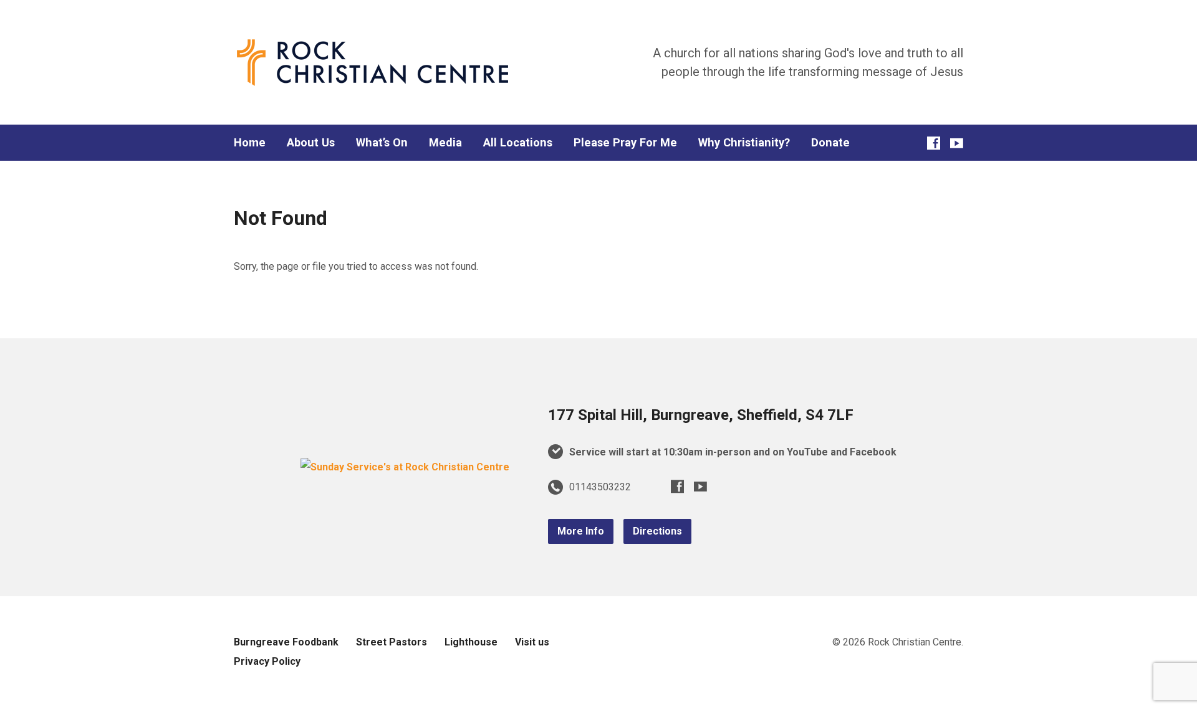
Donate (830, 142)
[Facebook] (933, 143)
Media (445, 142)
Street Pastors (391, 642)
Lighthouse (471, 642)
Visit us (532, 642)
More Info (580, 531)
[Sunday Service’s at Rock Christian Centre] (404, 467)
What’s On (382, 142)
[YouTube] (956, 143)
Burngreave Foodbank (286, 642)
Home (250, 142)
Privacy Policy (267, 661)
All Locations (517, 142)
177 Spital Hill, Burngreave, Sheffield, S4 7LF (700, 415)
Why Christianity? (744, 142)
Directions (657, 531)
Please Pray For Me (625, 142)
